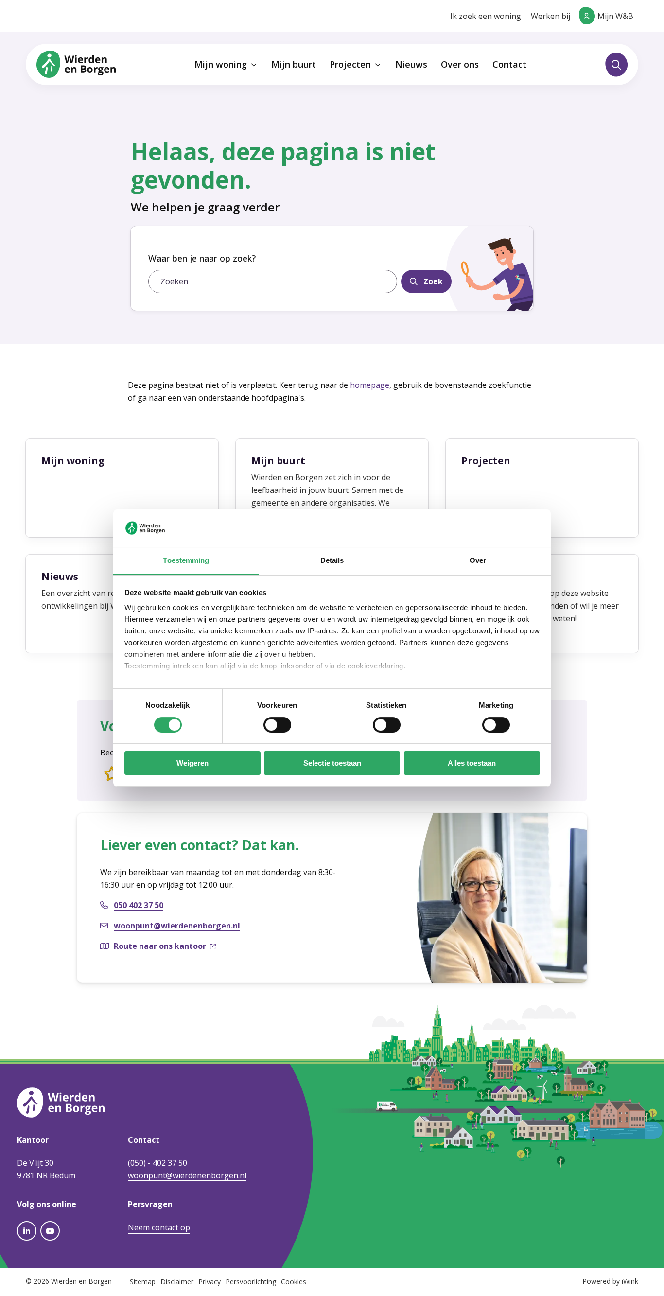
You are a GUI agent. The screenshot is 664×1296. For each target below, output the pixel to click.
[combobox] (272, 281)
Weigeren (192, 763)
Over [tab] (478, 560)
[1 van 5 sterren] (111, 774)
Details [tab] (332, 560)
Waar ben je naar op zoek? (202, 258)
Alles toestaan (472, 763)
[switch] (277, 725)
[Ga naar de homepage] (76, 63)
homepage (369, 385)
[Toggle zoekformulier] (616, 65)
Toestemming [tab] (186, 560)
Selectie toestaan (332, 763)
